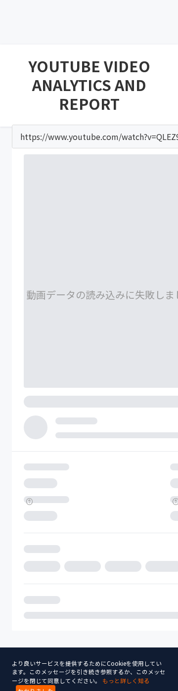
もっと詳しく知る (126, 681)
